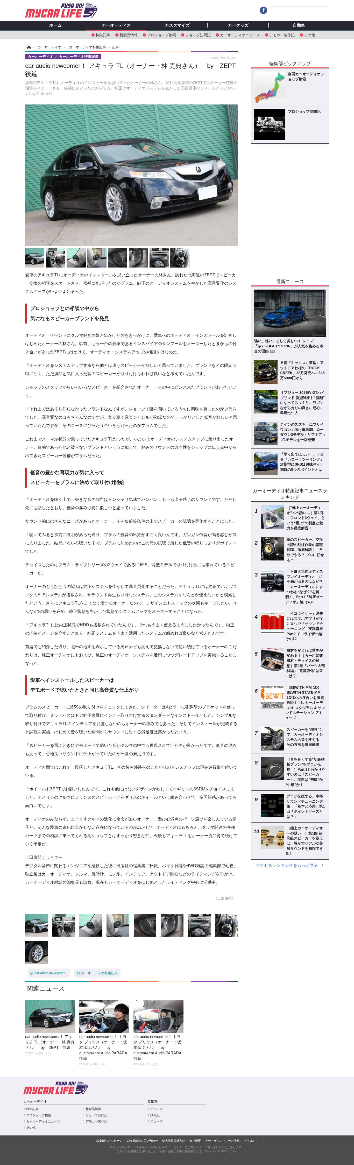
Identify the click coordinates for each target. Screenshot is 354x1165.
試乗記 (155, 1115)
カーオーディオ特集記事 (99, 973)
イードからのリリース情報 (222, 1140)
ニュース (156, 1109)
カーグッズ (238, 25)
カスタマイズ (177, 25)
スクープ (156, 1121)
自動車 (299, 25)
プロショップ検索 (161, 34)
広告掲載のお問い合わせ (142, 1140)
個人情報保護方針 (173, 1140)
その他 (309, 34)
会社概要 (195, 1140)
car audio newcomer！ (51, 973)
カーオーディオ (116, 25)
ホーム (55, 25)
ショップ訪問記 (198, 34)
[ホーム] (28, 47)
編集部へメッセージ (109, 1140)
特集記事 (103, 34)
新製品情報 (128, 34)
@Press (249, 1140)
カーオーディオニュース (240, 34)
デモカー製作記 (282, 34)
